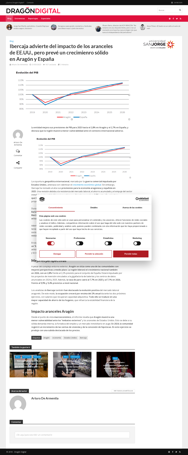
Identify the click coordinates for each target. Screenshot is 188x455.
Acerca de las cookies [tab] (132, 208)
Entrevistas (20, 18)
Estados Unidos (70, 337)
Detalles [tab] (94, 208)
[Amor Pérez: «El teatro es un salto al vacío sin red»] (143, 27)
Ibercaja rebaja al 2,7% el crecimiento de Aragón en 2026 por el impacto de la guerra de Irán (28, 365)
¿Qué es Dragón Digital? (15, 2)
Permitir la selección (94, 254)
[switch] (79, 243)
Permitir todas (130, 254)
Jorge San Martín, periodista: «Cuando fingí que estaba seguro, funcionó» (31, 27)
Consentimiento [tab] (55, 208)
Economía (26, 357)
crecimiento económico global (87, 184)
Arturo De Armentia (20, 64)
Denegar (57, 254)
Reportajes (33, 18)
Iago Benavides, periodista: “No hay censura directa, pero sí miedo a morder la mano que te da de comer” (72, 365)
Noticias (37, 357)
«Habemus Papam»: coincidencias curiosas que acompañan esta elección (115, 365)
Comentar (18, 155)
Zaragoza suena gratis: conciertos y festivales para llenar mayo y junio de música (75, 27)
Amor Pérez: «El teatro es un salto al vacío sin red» (163, 27)
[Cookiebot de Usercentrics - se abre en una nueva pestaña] (137, 199)
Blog (9, 18)
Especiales (45, 18)
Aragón (46, 337)
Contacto (30, 2)
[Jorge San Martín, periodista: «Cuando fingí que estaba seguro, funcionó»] (9, 27)
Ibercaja (83, 337)
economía (57, 337)
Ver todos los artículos (123, 391)
